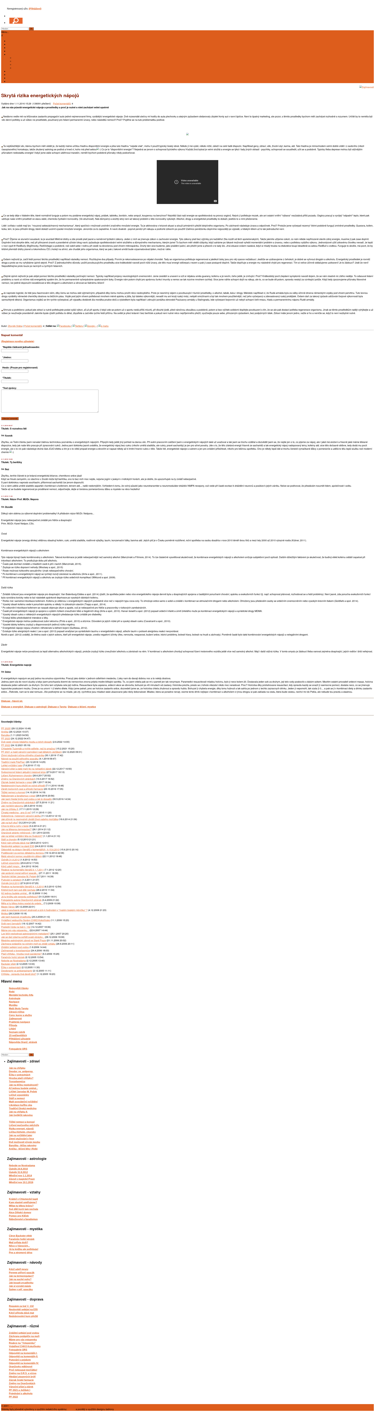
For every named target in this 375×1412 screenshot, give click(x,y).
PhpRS (71, 1409)
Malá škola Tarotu (18, 1008)
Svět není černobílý (11, 923)
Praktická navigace (19, 1022)
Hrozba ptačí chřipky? (21, 1078)
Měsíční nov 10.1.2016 (21, 1182)
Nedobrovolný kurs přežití (23, 1316)
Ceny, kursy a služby (20, 1015)
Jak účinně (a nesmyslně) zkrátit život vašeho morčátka (29, 819)
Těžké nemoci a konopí (13, 792)
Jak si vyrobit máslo (20, 1286)
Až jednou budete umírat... (14, 893)
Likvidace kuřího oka (20, 1105)
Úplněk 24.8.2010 (10, 883)
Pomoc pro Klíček (19, 1216)
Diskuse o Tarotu (57, 706)
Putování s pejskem (11, 879)
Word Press (120, 1409)
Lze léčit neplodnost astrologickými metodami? (25, 933)
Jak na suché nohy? (20, 1279)
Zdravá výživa (16, 1012)
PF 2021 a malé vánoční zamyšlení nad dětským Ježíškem (31, 752)
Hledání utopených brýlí (22, 1376)
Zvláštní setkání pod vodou (15, 947)
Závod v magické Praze (22, 1179)
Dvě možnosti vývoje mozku (24, 1142)
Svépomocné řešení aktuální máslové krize (23, 772)
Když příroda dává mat (21, 1313)
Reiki (12, 991)
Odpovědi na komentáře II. (23, 1356)
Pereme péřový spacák (21, 1272)
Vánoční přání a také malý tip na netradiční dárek (26, 768)
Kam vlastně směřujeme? (23, 1202)
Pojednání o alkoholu (21, 1393)
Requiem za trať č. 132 (21, 1306)
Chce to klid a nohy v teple (15, 826)
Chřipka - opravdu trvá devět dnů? (18, 974)
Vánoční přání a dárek (21, 1387)
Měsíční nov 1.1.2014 (20, 1175)
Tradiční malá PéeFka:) (13, 762)
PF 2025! (6, 728)
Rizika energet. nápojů (21, 1128)
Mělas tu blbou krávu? (21, 1206)
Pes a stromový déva (20, 1252)
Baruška (5, 735)
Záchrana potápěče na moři (24, 1336)
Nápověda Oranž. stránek (23, 1042)
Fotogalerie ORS (18, 1049)
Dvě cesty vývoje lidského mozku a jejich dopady (26, 741)
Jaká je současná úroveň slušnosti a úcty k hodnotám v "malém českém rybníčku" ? (44, 910)
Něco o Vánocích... (19, 1246)
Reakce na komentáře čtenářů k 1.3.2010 (22, 886)
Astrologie (14, 998)
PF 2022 (5, 745)
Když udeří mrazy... (11, 866)
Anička (4, 731)
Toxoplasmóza (17, 1081)
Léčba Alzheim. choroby (22, 1132)
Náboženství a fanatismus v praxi (18, 795)
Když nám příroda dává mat (15, 842)
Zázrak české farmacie (21, 1380)
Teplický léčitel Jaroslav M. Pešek (18, 876)
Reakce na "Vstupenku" (22, 1343)
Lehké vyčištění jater (11, 765)
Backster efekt (8, 964)
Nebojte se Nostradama (13, 960)
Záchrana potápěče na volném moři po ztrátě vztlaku (28, 943)
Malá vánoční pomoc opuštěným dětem (21, 856)
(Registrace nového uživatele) (17, 341)
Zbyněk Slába (15, 326)
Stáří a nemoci (17, 1098)
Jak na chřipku (17, 1068)
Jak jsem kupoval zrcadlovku (16, 916)
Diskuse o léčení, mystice (82, 706)
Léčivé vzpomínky (10, 863)
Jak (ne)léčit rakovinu (12, 805)
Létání (12, 1028)
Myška (4, 913)
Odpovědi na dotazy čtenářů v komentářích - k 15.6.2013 (30, 849)
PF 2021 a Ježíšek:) (19, 1390)
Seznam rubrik (17, 1032)
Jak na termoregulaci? (21, 1276)
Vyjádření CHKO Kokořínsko (25, 1346)
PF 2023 (5, 738)
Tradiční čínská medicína (22, 1108)
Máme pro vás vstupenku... (15, 930)
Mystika (13, 1005)
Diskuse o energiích (12, 706)
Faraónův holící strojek (13, 957)
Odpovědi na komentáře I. (23, 1353)
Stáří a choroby (9, 839)
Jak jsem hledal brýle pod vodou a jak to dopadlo (26, 799)
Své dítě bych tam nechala (23, 1209)
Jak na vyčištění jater (20, 1135)
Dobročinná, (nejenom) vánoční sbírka (21, 815)
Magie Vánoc (8, 906)
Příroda (13, 1025)
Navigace (14, 1002)
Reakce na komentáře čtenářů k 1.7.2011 (22, 869)
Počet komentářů (62, 103)
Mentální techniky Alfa (21, 995)
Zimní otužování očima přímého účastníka (22, 755)
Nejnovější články (19, 988)
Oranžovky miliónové (20, 1366)
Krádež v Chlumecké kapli (23, 1199)
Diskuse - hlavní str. (12, 701)
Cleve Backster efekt (20, 1236)
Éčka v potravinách (11, 967)
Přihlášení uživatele (19, 1039)
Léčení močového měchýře (24, 1125)
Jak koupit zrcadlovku (21, 1282)
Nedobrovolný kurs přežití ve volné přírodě (23, 785)
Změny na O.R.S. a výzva (22, 1373)
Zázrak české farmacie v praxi (16, 782)
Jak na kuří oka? (9, 822)
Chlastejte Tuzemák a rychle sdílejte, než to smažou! (28, 748)
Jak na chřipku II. (10, 809)
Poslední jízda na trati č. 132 (15, 927)
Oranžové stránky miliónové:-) (16, 832)
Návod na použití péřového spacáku (20, 758)
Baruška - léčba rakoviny (22, 1145)
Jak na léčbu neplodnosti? (23, 1085)
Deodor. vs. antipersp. (21, 1071)
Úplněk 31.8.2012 (10, 859)
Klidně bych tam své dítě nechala (18, 890)
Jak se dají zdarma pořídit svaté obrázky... (22, 937)
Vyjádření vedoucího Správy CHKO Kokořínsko (25, 920)
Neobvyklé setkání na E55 (23, 1309)
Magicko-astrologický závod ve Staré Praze (23, 940)
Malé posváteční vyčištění (23, 1101)
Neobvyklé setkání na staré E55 (17, 846)
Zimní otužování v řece (21, 1139)
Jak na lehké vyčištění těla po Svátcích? (21, 836)
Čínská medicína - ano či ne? (16, 812)
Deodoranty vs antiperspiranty (16, 970)
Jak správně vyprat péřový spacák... (19, 873)
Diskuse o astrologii (36, 706)
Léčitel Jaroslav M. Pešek (23, 1091)
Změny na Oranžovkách (22, 1383)
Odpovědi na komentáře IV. (24, 1363)
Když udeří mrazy (18, 1269)
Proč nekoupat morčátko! (23, 1370)
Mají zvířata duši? (18, 1242)
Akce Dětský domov (20, 1212)
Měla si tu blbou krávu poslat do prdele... (22, 903)
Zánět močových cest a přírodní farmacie (22, 789)
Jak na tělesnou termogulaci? (16, 829)
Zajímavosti (15, 1018)
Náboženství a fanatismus (23, 1219)
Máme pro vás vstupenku (23, 1339)
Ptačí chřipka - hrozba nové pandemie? (21, 953)
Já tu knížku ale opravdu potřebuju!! (19, 896)
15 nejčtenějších (18, 1035)
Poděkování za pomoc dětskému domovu (22, 853)
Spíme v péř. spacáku (21, 1289)
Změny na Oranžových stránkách (18, 778)
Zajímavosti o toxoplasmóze (15, 950)
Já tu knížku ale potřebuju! (23, 1249)
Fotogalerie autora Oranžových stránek (21, 900)
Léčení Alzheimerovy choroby (16, 775)
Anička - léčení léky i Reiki (23, 1149)
